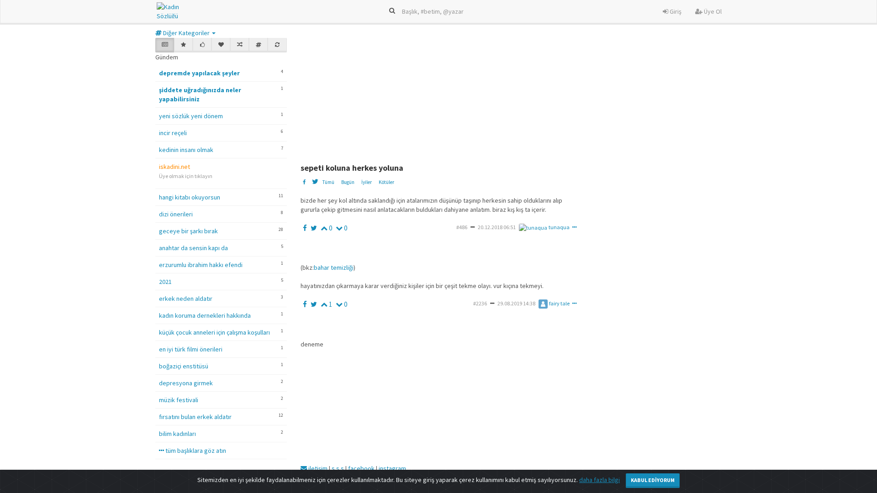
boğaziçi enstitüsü (183, 366)
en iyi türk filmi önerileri (190, 349)
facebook (361, 468)
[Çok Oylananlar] (202, 45)
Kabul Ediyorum (653, 480)
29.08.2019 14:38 (516, 303)
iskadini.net (174, 167)
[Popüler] (183, 45)
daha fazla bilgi (599, 480)
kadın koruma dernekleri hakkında (205, 315)
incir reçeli (173, 133)
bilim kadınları (177, 434)
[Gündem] (164, 45)
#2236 (480, 303)
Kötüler (386, 182)
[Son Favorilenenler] (220, 45)
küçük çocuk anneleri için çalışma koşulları (214, 332)
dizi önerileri (176, 214)
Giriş (675, 11)
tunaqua (559, 227)
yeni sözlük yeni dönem (191, 116)
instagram (392, 468)
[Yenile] (277, 45)
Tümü (328, 182)
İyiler (366, 182)
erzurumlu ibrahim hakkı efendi (201, 265)
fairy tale (559, 303)
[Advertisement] (522, 95)
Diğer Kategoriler (186, 33)
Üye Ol (712, 11)
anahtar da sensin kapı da (193, 248)
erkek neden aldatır (185, 298)
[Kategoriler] (258, 45)
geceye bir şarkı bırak (188, 231)
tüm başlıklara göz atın (195, 450)
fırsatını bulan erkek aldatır (195, 417)
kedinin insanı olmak (186, 150)
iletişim (317, 468)
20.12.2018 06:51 (497, 227)
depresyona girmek (186, 383)
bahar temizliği (334, 267)
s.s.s (338, 468)
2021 (165, 282)
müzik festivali (178, 400)
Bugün (347, 182)
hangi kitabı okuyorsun (189, 197)
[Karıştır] (239, 45)
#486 (461, 227)
